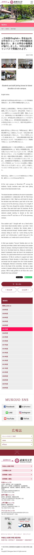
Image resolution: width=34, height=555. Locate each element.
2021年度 (5, 329)
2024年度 (5, 317)
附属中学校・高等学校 (7, 540)
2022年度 (5, 325)
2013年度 (5, 360)
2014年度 (5, 356)
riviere (4, 440)
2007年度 (5, 384)
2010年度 (5, 372)
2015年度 (5, 352)
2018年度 (5, 341)
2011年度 (5, 368)
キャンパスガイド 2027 (9, 436)
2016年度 (5, 349)
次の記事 (24, 290)
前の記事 (9, 290)
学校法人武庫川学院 (8, 466)
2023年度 (5, 321)
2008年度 (5, 380)
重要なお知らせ (6, 306)
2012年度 (5, 364)
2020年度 (5, 333)
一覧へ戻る (18, 284)
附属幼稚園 (19, 540)
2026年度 (5, 309)
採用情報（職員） (7, 479)
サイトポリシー (18, 534)
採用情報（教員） (7, 474)
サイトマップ (27, 534)
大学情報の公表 (6, 470)
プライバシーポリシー (7, 534)
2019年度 (5, 337)
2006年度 (5, 388)
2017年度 (5, 345)
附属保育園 (28, 540)
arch (4, 444)
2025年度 (5, 313)
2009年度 (5, 376)
